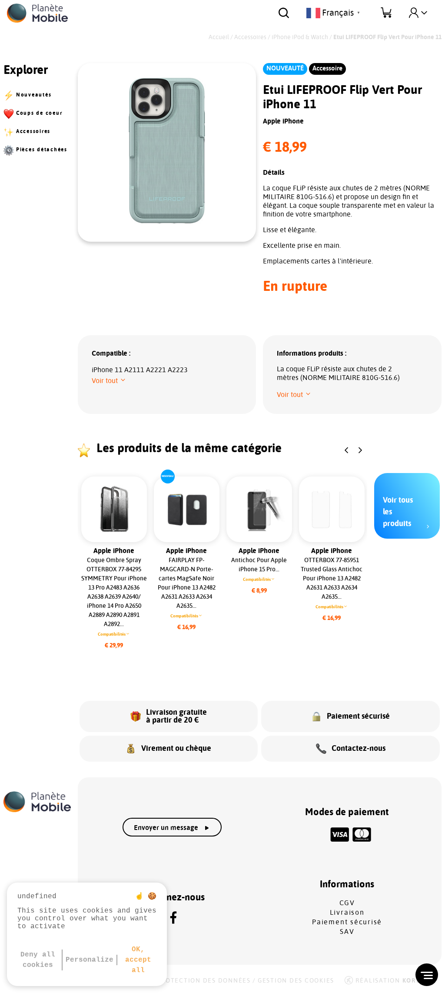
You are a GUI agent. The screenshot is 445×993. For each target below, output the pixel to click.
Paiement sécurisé (347, 922)
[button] (109, 381)
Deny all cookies (37, 960)
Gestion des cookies (296, 981)
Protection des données (203, 981)
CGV (347, 903)
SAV (347, 931)
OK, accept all (138, 960)
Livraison (347, 912)
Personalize (89, 960)
